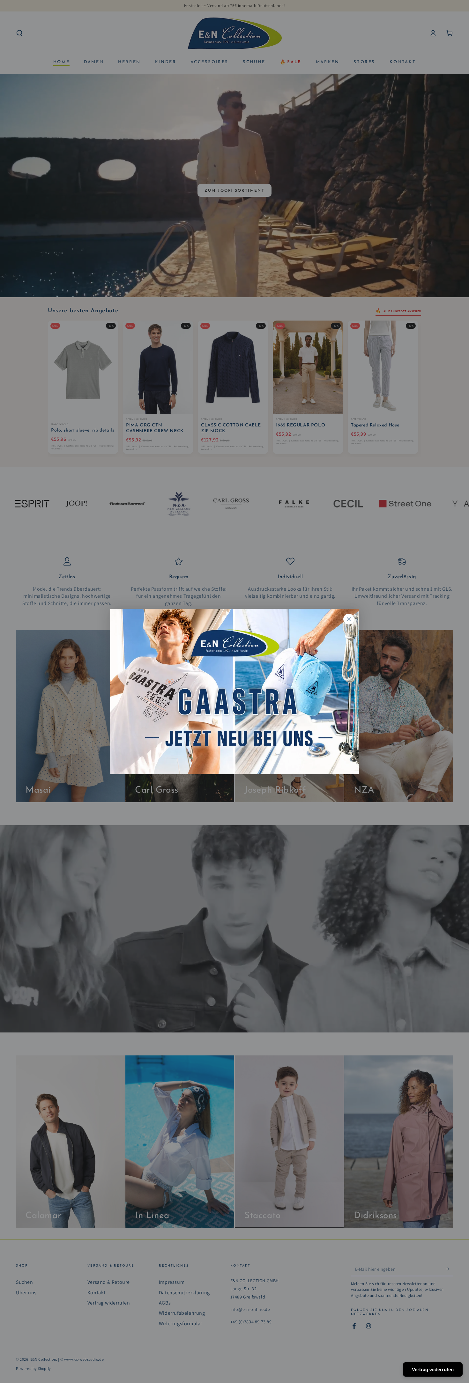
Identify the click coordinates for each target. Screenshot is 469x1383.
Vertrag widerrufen (433, 1369)
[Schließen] (349, 619)
